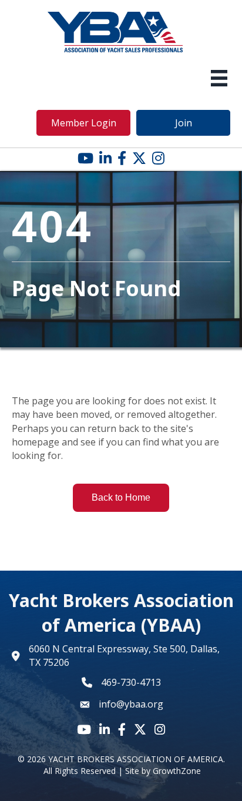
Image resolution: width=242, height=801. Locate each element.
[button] (83, 123)
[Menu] (219, 78)
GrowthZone (177, 770)
